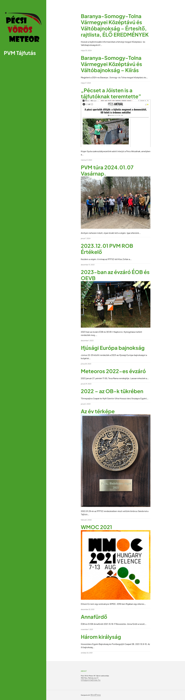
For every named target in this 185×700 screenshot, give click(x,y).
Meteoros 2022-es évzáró (113, 371)
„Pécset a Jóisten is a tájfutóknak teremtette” (111, 93)
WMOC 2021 (96, 527)
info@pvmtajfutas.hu (90, 680)
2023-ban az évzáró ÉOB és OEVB (115, 275)
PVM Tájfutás (20, 53)
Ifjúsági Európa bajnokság (113, 348)
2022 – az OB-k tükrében (112, 391)
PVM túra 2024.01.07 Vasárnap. (107, 170)
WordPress (95, 694)
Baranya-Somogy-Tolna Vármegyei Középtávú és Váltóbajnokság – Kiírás (111, 64)
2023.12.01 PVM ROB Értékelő (107, 249)
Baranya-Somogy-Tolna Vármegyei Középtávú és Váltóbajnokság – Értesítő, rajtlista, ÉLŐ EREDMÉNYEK (115, 25)
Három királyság (101, 637)
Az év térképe (98, 411)
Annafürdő (94, 617)
